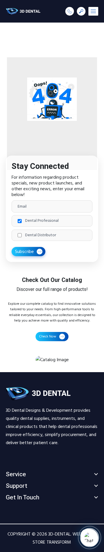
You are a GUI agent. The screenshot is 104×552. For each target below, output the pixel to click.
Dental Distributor (40, 235)
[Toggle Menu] (93, 11)
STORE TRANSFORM (52, 542)
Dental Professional (42, 221)
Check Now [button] (47, 336)
